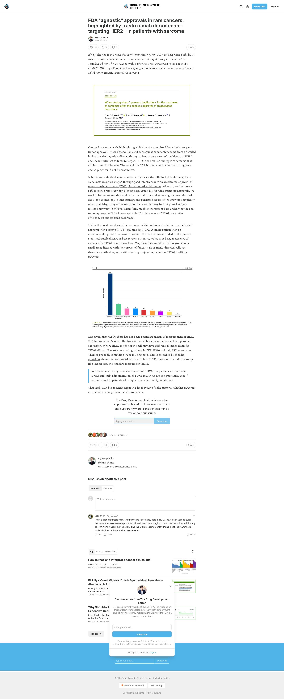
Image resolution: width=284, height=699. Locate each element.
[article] (142, 566)
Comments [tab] (95, 488)
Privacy (140, 678)
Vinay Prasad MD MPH (111, 567)
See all (94, 633)
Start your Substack (134, 685)
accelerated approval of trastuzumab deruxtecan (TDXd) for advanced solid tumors (140, 184)
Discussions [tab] (110, 551)
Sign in (275, 6)
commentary (161, 152)
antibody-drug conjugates (137, 252)
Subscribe (259, 6)
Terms (148, 678)
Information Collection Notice (141, 644)
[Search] (241, 6)
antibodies (107, 252)
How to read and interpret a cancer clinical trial (119, 560)
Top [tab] (91, 551)
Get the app (157, 685)
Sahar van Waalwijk (109, 595)
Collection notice (161, 678)
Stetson (98, 515)
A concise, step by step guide (103, 563)
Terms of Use (156, 641)
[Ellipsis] (194, 515)
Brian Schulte (101, 37)
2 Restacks (122, 434)
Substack (127, 692)
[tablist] (101, 488)
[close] (170, 586)
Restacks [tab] (107, 488)
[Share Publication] (248, 6)
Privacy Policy (164, 644)
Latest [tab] (99, 551)
